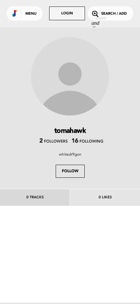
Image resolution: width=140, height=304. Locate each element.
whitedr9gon (70, 154)
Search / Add (114, 14)
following (87, 142)
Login (67, 13)
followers (53, 142)
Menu (30, 14)
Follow (70, 171)
